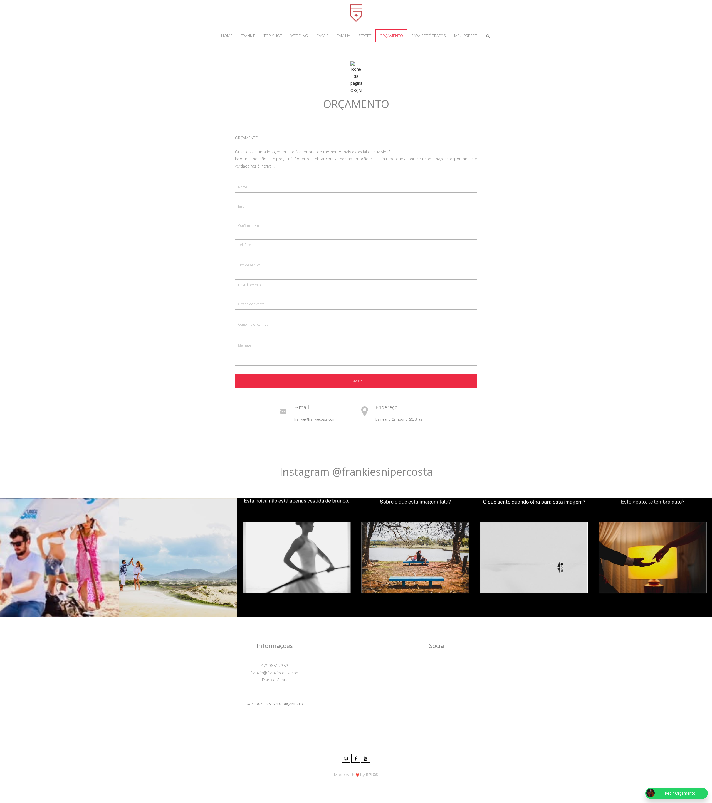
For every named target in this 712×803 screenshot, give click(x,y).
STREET (365, 35)
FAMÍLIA (343, 35)
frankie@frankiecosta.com (314, 419)
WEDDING (299, 35)
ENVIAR (356, 381)
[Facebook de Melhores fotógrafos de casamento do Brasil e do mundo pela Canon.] (356, 757)
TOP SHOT (273, 35)
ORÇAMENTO (391, 35)
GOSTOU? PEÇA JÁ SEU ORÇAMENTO (274, 703)
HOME (227, 35)
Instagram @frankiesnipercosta (356, 471)
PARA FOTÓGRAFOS (428, 35)
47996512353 (274, 665)
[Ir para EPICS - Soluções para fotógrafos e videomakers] (356, 774)
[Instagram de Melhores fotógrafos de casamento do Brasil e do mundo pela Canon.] (346, 757)
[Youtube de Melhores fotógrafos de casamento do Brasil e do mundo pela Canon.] (366, 757)
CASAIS (322, 35)
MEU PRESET (465, 35)
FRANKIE (248, 35)
